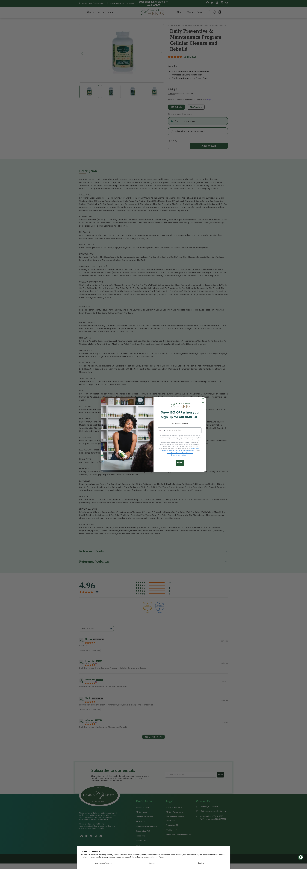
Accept (152, 863)
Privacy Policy (158, 857)
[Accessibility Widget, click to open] (300, 857)
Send (180, 462)
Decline (201, 863)
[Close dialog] (203, 400)
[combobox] (162, 430)
